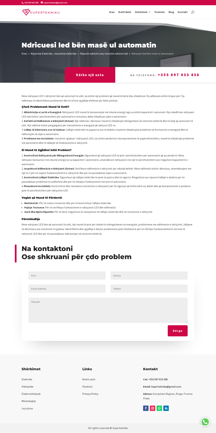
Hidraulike (27, 386)
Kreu (112, 12)
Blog (171, 12)
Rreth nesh (88, 379)
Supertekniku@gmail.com (166, 386)
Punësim (160, 12)
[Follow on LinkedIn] (166, 408)
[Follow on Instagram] (152, 408)
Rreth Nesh (124, 12)
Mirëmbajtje (29, 401)
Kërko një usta (90, 74)
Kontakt (183, 12)
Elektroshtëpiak (31, 393)
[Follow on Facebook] (145, 408)
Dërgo (178, 331)
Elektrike (27, 379)
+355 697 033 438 (179, 74)
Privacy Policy (90, 393)
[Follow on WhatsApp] (159, 408)
